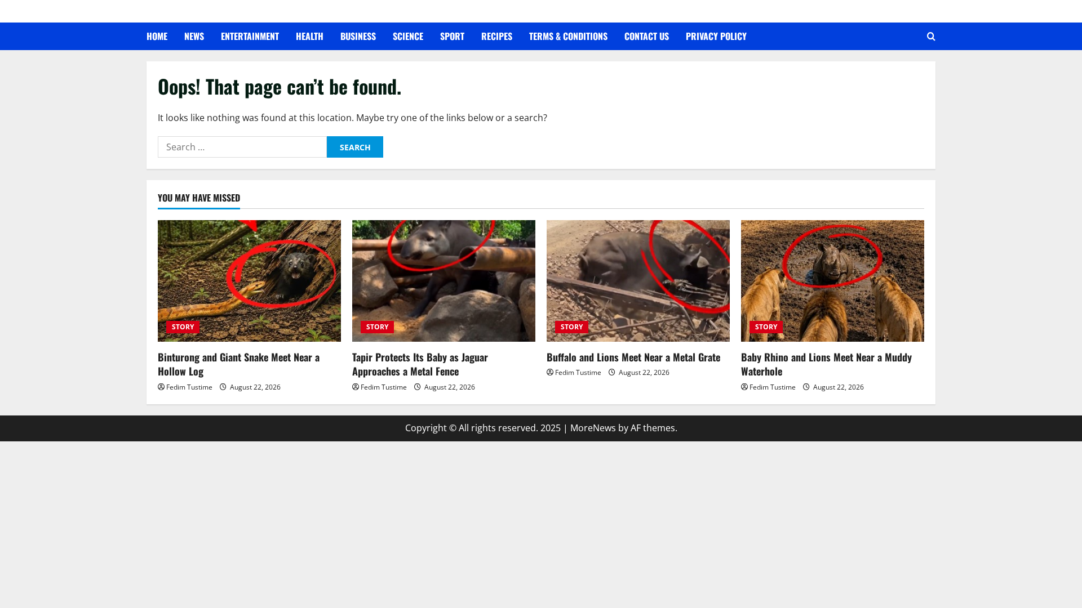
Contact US (646, 36)
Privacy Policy (716, 36)
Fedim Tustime (189, 387)
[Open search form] (931, 36)
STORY (183, 327)
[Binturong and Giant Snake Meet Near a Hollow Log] (249, 281)
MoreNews (593, 428)
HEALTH (309, 36)
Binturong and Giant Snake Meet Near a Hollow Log (239, 364)
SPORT (452, 36)
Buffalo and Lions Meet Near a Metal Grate (633, 357)
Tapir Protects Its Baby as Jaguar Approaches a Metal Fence (420, 364)
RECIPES (496, 36)
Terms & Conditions (568, 36)
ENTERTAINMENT (250, 36)
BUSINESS (358, 36)
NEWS (194, 36)
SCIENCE (408, 36)
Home (157, 36)
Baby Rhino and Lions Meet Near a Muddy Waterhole (826, 364)
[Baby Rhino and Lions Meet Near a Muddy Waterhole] (832, 281)
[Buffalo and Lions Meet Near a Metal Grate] (638, 281)
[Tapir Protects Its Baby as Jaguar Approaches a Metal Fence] (443, 281)
